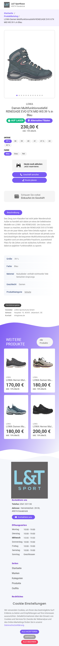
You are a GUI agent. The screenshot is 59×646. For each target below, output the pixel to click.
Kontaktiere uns (24, 517)
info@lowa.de (19, 316)
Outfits (15, 588)
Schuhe (27, 292)
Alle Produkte (44, 341)
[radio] (8, 141)
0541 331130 (26, 504)
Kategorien (17, 578)
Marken (15, 573)
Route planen (31, 180)
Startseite (16, 568)
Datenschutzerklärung (14, 625)
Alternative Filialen (40, 120)
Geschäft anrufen (31, 174)
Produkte (16, 583)
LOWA (29, 104)
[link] (23, 5)
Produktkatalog (11, 16)
